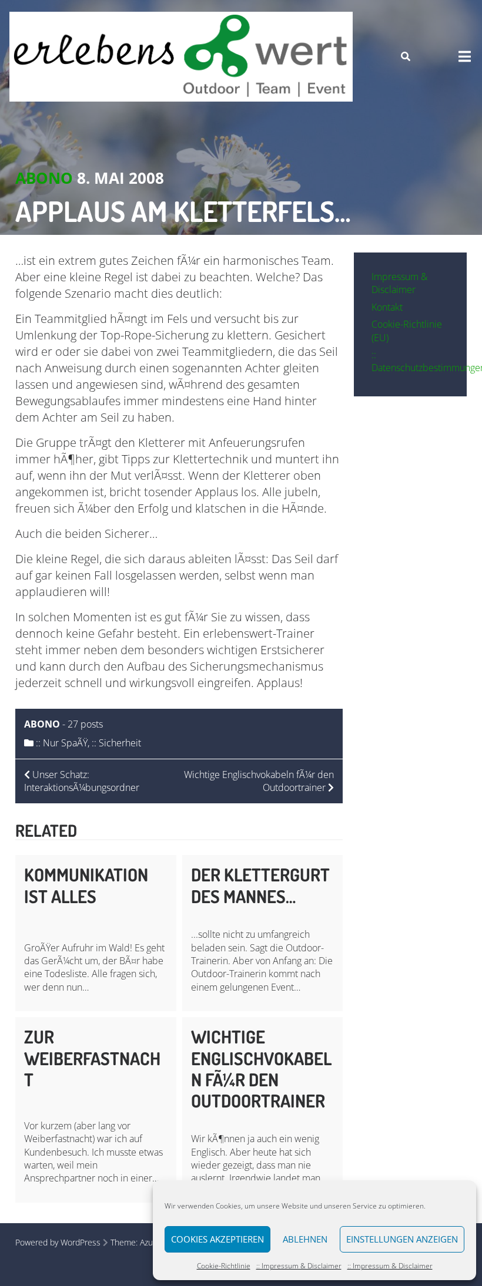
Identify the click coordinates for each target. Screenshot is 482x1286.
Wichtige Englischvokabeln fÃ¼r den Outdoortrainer (261, 1068)
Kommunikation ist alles (86, 885)
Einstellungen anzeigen (402, 1239)
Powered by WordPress (58, 1242)
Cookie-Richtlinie (223, 1266)
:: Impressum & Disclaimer (299, 1266)
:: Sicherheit (116, 742)
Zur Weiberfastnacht (92, 1057)
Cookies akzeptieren (217, 1239)
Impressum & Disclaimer (399, 283)
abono (44, 177)
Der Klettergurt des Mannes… (260, 885)
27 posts (85, 724)
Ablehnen (305, 1239)
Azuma (152, 1242)
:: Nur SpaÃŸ (62, 742)
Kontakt (387, 307)
